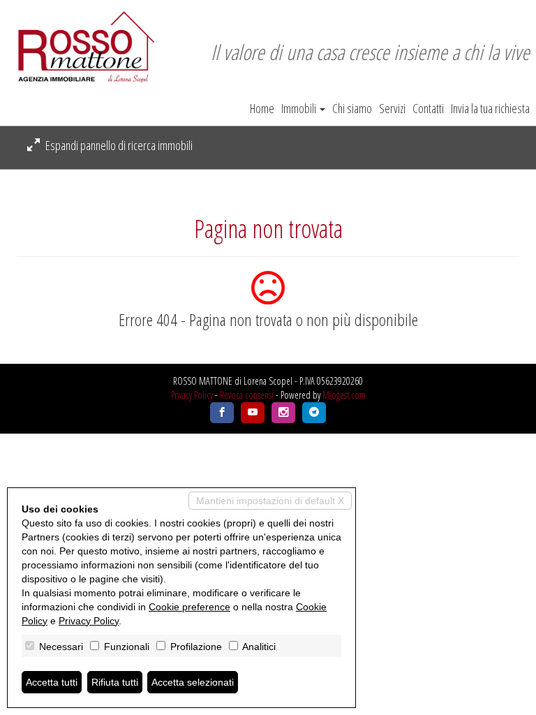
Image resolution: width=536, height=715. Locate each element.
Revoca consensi (247, 394)
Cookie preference (189, 606)
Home (262, 108)
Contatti (428, 108)
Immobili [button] (299, 108)
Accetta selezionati (192, 682)
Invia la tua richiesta (490, 108)
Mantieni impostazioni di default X (270, 500)
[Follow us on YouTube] (253, 412)
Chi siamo (352, 108)
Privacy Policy (192, 394)
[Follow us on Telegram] (314, 412)
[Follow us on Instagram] (283, 412)
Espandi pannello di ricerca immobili (118, 145)
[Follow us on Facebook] (222, 412)
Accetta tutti (51, 682)
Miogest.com (344, 394)
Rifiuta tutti (114, 682)
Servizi (392, 108)
